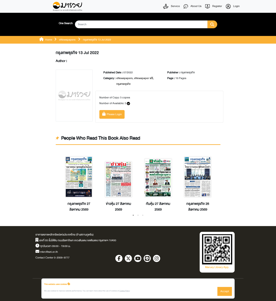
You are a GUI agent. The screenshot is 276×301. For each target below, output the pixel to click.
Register (217, 6)
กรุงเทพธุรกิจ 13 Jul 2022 (77, 52)
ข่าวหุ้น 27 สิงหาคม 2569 (118, 206)
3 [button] (142, 215)
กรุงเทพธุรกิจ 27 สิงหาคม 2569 (79, 206)
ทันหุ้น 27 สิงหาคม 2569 (158, 206)
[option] (78, 181)
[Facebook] (119, 258)
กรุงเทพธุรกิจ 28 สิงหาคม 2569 (197, 206)
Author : (61, 61)
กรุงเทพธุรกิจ (123, 84)
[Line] (147, 258)
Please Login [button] (114, 114)
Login (236, 6)
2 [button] (138, 215)
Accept (224, 291)
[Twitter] (128, 258)
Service (175, 6)
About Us (195, 6)
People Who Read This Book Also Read (100, 138)
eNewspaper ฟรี (143, 78)
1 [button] (133, 215)
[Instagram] (156, 258)
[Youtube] (137, 258)
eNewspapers (124, 78)
